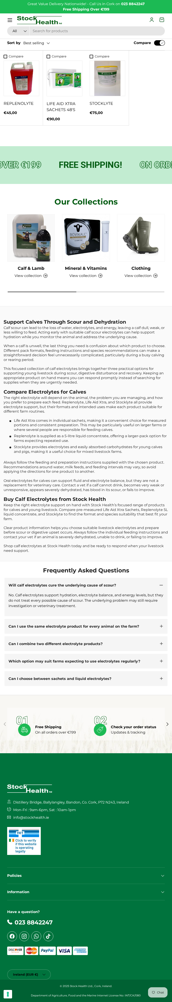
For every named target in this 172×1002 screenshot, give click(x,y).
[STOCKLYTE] (107, 78)
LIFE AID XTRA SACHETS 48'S (61, 106)
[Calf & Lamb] (31, 238)
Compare (142, 43)
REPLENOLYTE (19, 103)
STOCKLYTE (101, 103)
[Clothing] (141, 238)
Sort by (14, 43)
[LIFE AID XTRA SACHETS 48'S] (64, 78)
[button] (162, 20)
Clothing (140, 268)
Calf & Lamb (31, 268)
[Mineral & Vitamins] (86, 238)
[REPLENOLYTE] (21, 78)
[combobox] (86, 31)
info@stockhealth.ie (31, 817)
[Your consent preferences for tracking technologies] (8, 994)
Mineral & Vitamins (86, 268)
